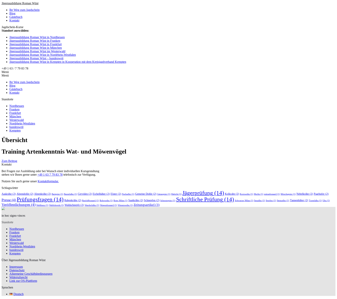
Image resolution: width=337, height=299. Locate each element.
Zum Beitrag (9, 161)
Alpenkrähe (42, 193)
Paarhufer (321, 193)
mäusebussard (272, 194)
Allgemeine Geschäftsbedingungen (30, 273)
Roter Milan (121, 200)
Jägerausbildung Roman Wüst (20, 3)
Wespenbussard (108, 205)
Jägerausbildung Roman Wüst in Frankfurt (35, 44)
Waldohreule (56, 205)
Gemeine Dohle (145, 193)
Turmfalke (315, 200)
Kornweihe (246, 194)
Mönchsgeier (288, 194)
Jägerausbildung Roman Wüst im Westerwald (37, 51)
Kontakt (14, 20)
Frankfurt (15, 113)
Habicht (176, 194)
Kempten (15, 130)
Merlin (258, 194)
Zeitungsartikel (147, 205)
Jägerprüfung (203, 193)
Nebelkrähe (304, 193)
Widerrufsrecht (18, 277)
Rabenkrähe (72, 200)
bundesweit (16, 127)
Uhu (326, 200)
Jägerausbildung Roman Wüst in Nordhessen (37, 37)
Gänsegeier (163, 194)
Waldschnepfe (74, 204)
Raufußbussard (90, 200)
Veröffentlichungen (18, 205)
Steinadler (283, 200)
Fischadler (128, 194)
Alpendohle (25, 193)
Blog (12, 13)
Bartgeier (57, 194)
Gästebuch (15, 17)
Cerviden (85, 193)
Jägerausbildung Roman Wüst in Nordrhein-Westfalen (42, 54)
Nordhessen (16, 106)
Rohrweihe (106, 200)
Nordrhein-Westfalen (22, 123)
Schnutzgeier (167, 200)
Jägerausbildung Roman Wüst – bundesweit (36, 58)
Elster (116, 193)
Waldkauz (42, 205)
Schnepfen (152, 200)
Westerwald (16, 120)
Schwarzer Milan (244, 200)
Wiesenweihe (125, 205)
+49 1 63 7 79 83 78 (50, 174)
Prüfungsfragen (40, 199)
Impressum (16, 266)
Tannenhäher (299, 200)
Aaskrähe (9, 193)
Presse (9, 200)
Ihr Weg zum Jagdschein (24, 10)
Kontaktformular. (48, 181)
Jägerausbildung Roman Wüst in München (35, 47)
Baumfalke (70, 194)
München (15, 116)
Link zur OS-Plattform (23, 280)
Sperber (271, 200)
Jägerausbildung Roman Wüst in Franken (34, 40)
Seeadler (259, 200)
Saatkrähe (135, 200)
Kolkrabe (232, 193)
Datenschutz (17, 270)
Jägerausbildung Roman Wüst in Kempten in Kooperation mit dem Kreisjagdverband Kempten (67, 61)
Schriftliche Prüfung (205, 199)
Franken (14, 109)
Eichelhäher (101, 193)
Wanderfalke (92, 205)
